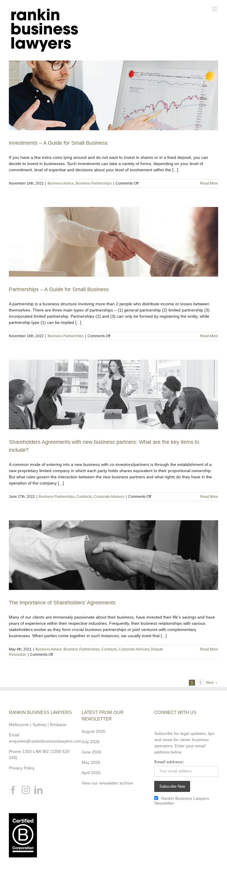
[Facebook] (13, 790)
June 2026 (91, 752)
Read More (209, 183)
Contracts (84, 497)
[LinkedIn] (38, 790)
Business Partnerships (94, 183)
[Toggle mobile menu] (215, 9)
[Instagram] (26, 790)
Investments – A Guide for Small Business (58, 143)
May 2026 (91, 762)
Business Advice (61, 183)
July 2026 (91, 741)
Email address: (169, 761)
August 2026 (93, 731)
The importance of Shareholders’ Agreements (62, 603)
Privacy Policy (22, 768)
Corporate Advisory (109, 497)
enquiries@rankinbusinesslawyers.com (45, 741)
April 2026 (91, 772)
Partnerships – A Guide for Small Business (59, 289)
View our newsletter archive (107, 783)
